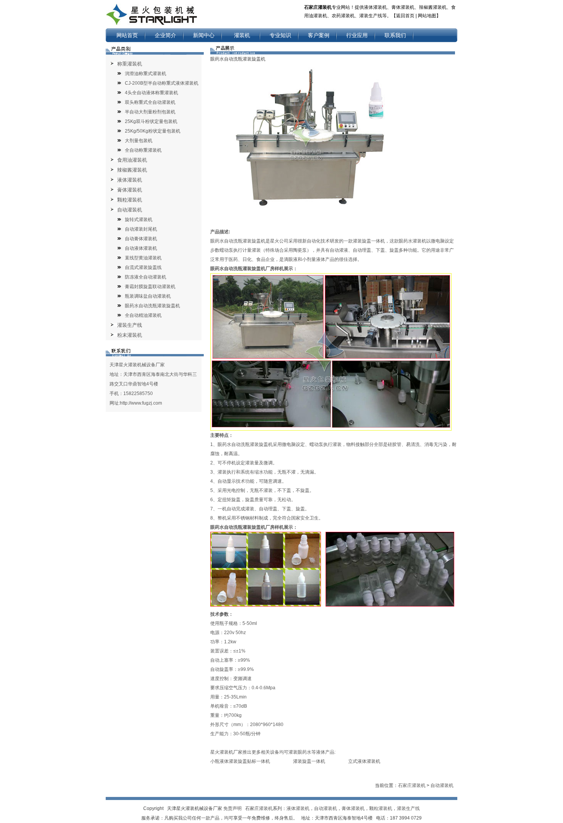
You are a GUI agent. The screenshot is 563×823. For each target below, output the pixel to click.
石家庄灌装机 (412, 785)
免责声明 (232, 808)
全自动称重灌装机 (143, 150)
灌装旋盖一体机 (309, 761)
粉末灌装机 (129, 335)
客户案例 (318, 35)
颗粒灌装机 (129, 200)
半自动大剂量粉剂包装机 (150, 112)
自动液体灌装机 (141, 248)
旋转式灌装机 (138, 219)
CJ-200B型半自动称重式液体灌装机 (161, 83)
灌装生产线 (129, 325)
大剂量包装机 (138, 140)
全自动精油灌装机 (143, 315)
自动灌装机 (129, 210)
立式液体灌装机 (364, 761)
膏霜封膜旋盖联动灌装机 (150, 286)
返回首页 (405, 15)
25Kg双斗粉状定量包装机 (151, 121)
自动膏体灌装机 (141, 238)
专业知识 (280, 35)
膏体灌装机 (129, 190)
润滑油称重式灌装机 (145, 73)
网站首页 (127, 35)
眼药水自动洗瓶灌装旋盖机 (152, 305)
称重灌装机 (129, 64)
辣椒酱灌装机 (132, 170)
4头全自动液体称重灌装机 (151, 92)
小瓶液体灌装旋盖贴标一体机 (240, 761)
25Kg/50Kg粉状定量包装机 (152, 131)
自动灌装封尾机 (141, 229)
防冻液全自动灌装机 (145, 277)
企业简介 (165, 35)
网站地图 (427, 15)
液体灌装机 (129, 180)
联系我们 (395, 35)
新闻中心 (203, 35)
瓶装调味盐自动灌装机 (148, 296)
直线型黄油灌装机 (143, 258)
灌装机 (242, 35)
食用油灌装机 (132, 160)
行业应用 (357, 35)
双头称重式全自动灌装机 (150, 102)
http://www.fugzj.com (141, 403)
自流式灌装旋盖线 (143, 267)
